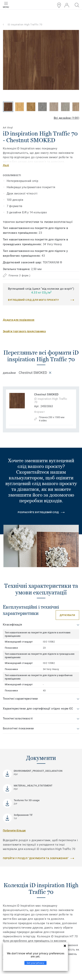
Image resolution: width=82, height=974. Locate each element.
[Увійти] (66, 5)
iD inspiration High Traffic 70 (25, 24)
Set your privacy (35, 962)
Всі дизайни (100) (66, 118)
